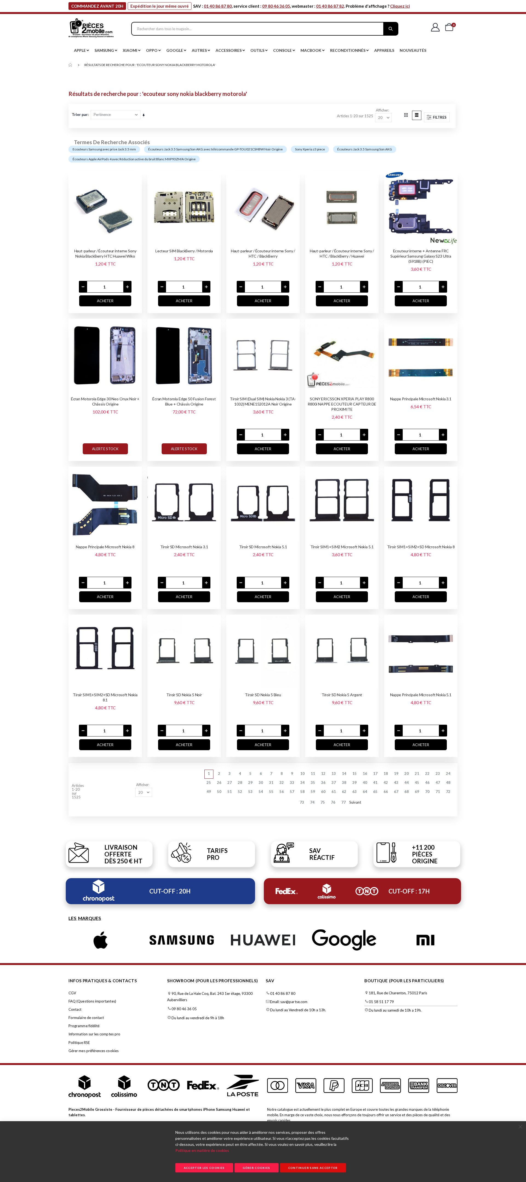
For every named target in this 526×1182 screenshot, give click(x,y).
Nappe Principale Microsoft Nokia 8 (105, 546)
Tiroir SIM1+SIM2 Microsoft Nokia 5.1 (342, 546)
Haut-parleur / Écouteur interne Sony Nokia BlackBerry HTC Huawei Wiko (105, 253)
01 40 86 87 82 (330, 6)
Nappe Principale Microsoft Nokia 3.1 (420, 398)
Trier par (80, 114)
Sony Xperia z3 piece (310, 149)
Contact (74, 1009)
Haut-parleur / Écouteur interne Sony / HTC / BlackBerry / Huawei (342, 253)
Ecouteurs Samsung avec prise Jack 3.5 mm (104, 149)
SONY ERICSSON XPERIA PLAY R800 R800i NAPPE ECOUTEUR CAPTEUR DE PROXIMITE (342, 404)
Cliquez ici (400, 6)
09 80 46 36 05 (276, 6)
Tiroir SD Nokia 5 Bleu (263, 694)
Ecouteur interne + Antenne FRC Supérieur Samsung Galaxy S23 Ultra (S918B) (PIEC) (420, 256)
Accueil (70, 64)
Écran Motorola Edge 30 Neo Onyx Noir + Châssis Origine (105, 401)
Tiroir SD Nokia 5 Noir (184, 694)
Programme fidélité (83, 1026)
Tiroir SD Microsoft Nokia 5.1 (263, 546)
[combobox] (265, 28)
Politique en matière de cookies (202, 1150)
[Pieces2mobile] (91, 28)
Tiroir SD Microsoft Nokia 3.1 (184, 546)
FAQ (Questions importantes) (92, 1001)
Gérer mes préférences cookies (93, 1051)
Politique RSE (79, 1042)
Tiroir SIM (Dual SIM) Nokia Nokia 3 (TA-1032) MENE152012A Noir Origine (263, 401)
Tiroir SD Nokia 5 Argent (342, 694)
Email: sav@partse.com (288, 1002)
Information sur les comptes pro (94, 1034)
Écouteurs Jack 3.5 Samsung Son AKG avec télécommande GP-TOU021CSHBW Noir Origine (215, 149)
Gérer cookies (256, 1167)
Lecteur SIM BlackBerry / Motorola (184, 251)
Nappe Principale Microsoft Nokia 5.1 (420, 694)
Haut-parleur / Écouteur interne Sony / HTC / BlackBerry (263, 253)
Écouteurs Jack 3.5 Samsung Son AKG (364, 149)
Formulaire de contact (86, 1017)
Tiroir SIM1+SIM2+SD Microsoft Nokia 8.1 (105, 697)
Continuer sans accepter (313, 1167)
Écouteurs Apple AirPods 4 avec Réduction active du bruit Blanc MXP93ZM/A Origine (134, 159)
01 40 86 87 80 (218, 6)
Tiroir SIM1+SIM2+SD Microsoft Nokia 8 (421, 546)
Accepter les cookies (204, 1167)
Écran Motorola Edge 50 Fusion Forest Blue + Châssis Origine (184, 401)
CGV (72, 993)
